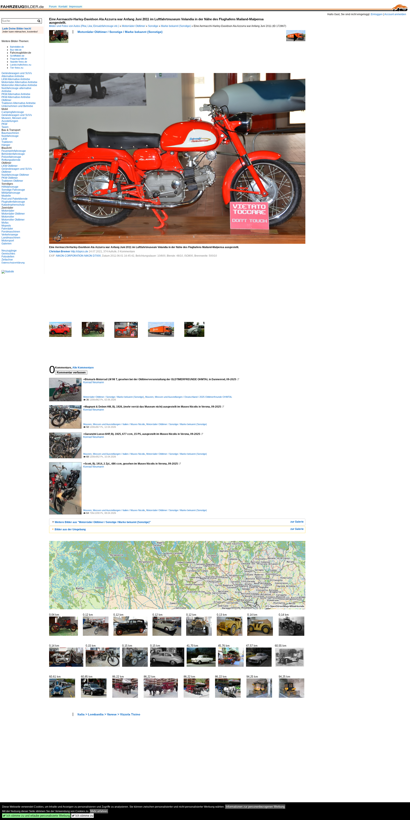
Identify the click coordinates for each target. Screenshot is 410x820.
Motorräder (7, 210)
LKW (4, 138)
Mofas (5, 222)
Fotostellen (7, 256)
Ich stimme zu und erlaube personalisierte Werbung (36, 815)
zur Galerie (297, 521)
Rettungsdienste (10, 159)
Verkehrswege (9, 234)
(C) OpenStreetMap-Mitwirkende (284, 606)
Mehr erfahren (98, 811)
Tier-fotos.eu (16, 67)
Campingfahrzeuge (12, 112)
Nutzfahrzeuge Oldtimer (15, 174)
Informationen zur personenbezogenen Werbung (255, 806)
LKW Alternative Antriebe (15, 79)
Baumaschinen (10, 133)
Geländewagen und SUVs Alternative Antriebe (16, 75)
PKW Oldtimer (9, 177)
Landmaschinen (10, 237)
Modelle (6, 195)
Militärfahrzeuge (10, 192)
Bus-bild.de (16, 49)
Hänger (5, 144)
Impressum (75, 6)
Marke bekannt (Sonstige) (176, 26)
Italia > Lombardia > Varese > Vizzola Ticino (109, 714)
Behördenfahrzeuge (13, 153)
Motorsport (7, 240)
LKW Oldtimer (9, 165)
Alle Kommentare (83, 367)
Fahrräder (7, 228)
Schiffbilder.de (17, 55)
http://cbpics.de (79, 251)
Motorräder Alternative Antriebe (19, 82)
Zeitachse (7, 259)
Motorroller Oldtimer (13, 219)
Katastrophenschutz (13, 204)
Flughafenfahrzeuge (13, 201)
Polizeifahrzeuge (11, 156)
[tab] (177, 522)
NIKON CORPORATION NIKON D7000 (78, 255)
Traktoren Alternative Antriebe (18, 103)
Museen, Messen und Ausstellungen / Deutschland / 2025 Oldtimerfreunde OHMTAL (188, 397)
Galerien (6, 243)
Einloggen (377, 14)
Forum (53, 6)
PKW (4, 124)
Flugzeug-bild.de (18, 58)
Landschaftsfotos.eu (20, 64)
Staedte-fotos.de (18, 61)
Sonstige (153, 26)
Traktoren (7, 141)
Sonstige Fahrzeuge (13, 189)
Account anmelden (395, 14)
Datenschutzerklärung (13, 262)
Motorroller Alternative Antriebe (19, 85)
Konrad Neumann (93, 382)
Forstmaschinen (10, 231)
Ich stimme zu (82, 815)
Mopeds (6, 225)
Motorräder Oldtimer (133, 26)
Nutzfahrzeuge (10, 135)
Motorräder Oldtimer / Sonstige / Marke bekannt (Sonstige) (120, 32)
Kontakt (63, 6)
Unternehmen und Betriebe (17, 106)
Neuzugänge (9, 250)
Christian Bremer (59, 251)
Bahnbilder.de (17, 46)
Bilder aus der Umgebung (70, 529)
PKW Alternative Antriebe (15, 94)
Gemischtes (8, 253)
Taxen (5, 127)
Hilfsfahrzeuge (9, 186)
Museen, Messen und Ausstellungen (13, 120)
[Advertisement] (127, 54)
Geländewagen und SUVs (16, 115)
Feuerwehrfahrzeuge (13, 150)
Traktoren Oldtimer (12, 180)
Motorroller (7, 216)
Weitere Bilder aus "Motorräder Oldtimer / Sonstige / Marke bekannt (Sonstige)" (103, 522)
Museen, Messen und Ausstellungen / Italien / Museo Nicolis (114, 424)
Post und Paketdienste (14, 198)
